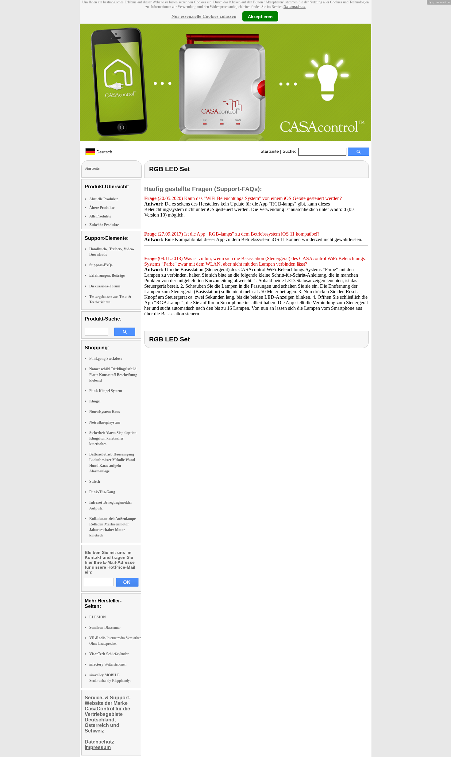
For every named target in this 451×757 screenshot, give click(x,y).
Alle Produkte (100, 216)
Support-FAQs (101, 265)
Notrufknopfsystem (104, 422)
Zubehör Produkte (104, 225)
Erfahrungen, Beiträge (107, 275)
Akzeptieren (260, 16)
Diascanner (105, 627)
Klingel (94, 401)
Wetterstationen (107, 664)
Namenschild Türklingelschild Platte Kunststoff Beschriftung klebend (113, 374)
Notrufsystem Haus (104, 411)
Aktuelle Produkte (103, 199)
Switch (94, 481)
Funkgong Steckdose (105, 358)
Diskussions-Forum (104, 286)
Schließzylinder (109, 654)
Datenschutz (294, 7)
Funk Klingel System (105, 391)
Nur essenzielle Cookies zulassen (204, 16)
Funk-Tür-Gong (102, 492)
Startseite (269, 151)
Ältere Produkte (101, 208)
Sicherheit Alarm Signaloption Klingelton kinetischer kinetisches (113, 438)
